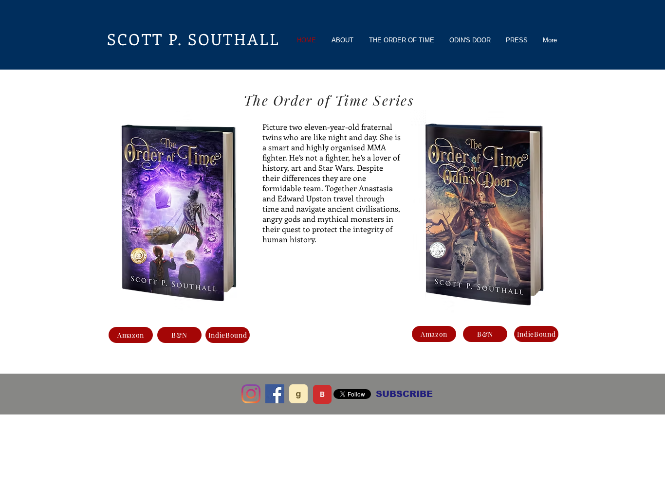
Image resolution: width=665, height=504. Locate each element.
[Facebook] (274, 393)
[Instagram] (250, 393)
